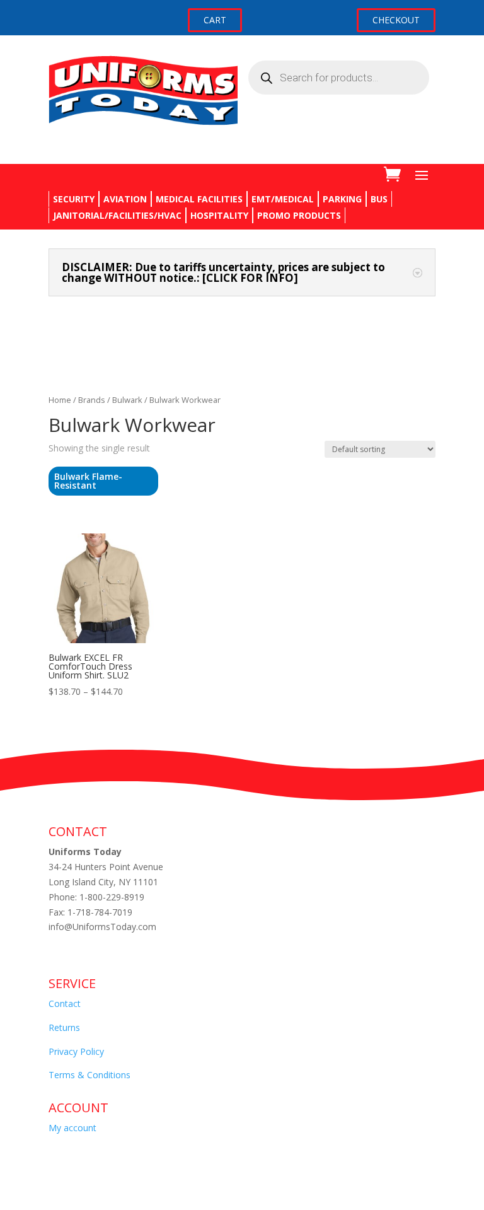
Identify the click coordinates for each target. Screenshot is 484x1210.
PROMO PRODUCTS (299, 215)
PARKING (342, 199)
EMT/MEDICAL (282, 199)
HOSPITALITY (219, 215)
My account (72, 1128)
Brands (91, 399)
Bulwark (127, 399)
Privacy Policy (76, 1051)
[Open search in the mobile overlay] (338, 77)
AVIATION (125, 199)
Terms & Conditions (89, 1075)
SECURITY (74, 199)
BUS (379, 199)
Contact (65, 1003)
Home (60, 399)
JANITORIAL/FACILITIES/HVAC (117, 215)
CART (215, 20)
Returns (64, 1027)
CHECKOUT (396, 20)
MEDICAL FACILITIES (199, 199)
